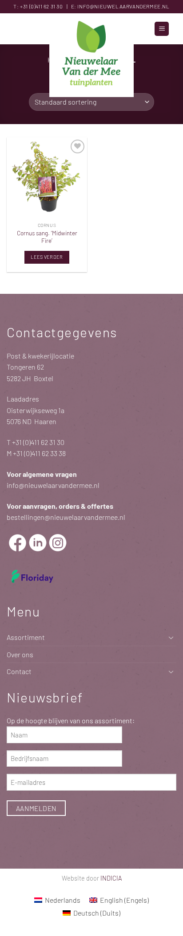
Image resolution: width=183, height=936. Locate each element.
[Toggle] (171, 637)
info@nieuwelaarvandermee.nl (123, 6)
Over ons (20, 654)
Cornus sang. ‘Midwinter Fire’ (47, 237)
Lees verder (47, 257)
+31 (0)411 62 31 (38, 6)
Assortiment (26, 637)
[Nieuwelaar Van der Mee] (91, 55)
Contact (19, 671)
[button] (162, 29)
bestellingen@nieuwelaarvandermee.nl (66, 517)
